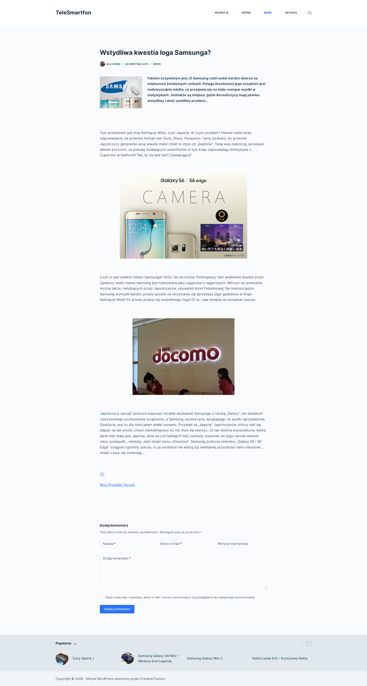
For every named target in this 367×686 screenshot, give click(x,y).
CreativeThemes (152, 679)
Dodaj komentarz (117, 558)
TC (102, 474)
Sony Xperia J (83, 658)
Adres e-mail (171, 544)
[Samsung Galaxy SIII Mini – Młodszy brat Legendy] (127, 658)
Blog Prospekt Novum (117, 485)
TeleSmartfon (73, 12)
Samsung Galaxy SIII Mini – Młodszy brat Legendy (158, 658)
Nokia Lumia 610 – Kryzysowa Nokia (280, 658)
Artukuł (291, 12)
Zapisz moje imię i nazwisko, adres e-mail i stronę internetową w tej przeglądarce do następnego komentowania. (180, 597)
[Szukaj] (310, 12)
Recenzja (222, 12)
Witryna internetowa (232, 544)
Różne (246, 12)
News (268, 12)
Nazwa (109, 544)
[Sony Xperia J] (62, 658)
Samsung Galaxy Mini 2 (204, 658)
